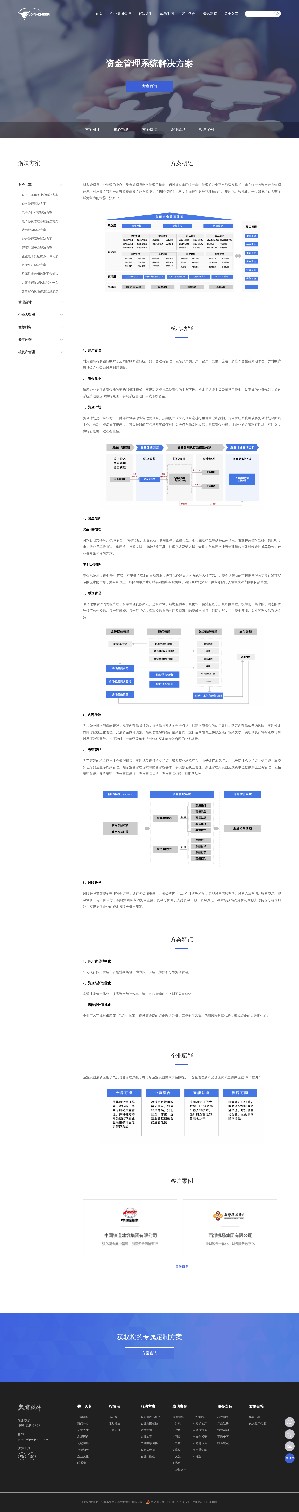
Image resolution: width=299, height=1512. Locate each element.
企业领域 (199, 1417)
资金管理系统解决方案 (37, 238)
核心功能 (121, 130)
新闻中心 (83, 1423)
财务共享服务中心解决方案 (40, 195)
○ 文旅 (176, 1456)
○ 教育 (176, 1430)
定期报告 (114, 1423)
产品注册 (223, 1423)
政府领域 (178, 1417)
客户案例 (206, 130)
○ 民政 (176, 1443)
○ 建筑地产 (200, 1423)
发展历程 (83, 1436)
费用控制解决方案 (34, 230)
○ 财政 (176, 1423)
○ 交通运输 (200, 1449)
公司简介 (83, 1417)
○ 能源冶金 (200, 1443)
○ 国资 (176, 1436)
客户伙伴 (188, 14)
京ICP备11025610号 (205, 1502)
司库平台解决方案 (34, 265)
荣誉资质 (83, 1430)
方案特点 (149, 130)
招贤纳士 (83, 1449)
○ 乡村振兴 (179, 1469)
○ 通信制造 (200, 1430)
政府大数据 (148, 1449)
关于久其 (231, 14)
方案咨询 (149, 86)
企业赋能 (178, 130)
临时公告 (114, 1417)
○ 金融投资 (200, 1436)
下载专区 (223, 1436)
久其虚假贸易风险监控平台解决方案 (42, 282)
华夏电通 (254, 1417)
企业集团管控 (120, 14)
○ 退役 (176, 1449)
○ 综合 (176, 1463)
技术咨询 (223, 1430)
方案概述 (92, 130)
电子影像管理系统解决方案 (40, 221)
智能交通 (146, 1430)
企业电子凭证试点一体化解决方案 (42, 256)
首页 (99, 14)
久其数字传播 (149, 1443)
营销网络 (83, 1443)
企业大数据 (148, 1456)
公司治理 (114, 1430)
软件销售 (223, 1417)
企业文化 (83, 1456)
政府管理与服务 (151, 1417)
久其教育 (146, 1436)
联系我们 (83, 1463)
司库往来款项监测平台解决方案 (42, 273)
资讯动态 (210, 14)
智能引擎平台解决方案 (37, 247)
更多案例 (181, 1266)
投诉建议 (223, 1443)
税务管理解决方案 (34, 203)
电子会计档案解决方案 (37, 212)
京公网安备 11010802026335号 (170, 1502)
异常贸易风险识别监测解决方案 (42, 291)
